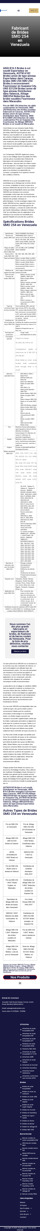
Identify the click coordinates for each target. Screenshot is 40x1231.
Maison (22, 1202)
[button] (18, 10)
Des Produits (24, 1208)
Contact (23, 1217)
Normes (23, 1211)
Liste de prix (24, 1214)
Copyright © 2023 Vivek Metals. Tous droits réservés (20, 1229)
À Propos (23, 1205)
